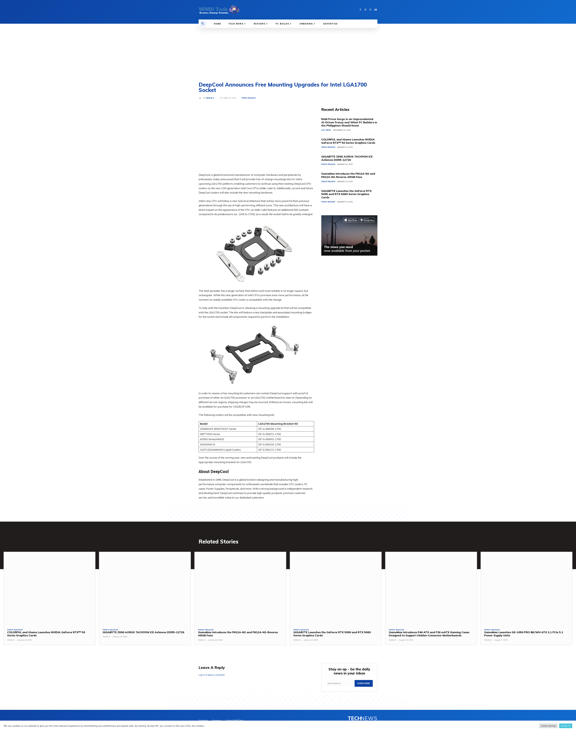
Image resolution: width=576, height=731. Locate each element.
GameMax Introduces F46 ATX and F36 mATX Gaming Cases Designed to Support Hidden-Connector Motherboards (429, 633)
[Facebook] (360, 10)
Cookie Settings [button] (548, 726)
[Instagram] (365, 10)
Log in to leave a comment (212, 675)
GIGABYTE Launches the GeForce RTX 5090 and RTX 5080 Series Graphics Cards (346, 194)
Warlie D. (210, 98)
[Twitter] (370, 10)
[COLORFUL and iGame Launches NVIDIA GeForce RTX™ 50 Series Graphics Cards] (49, 588)
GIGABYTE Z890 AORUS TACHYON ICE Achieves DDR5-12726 (347, 158)
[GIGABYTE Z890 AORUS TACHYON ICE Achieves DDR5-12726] (144, 588)
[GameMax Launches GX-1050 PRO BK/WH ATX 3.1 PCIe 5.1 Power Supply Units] (526, 588)
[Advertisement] (288, 50)
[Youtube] (375, 10)
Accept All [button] (565, 726)
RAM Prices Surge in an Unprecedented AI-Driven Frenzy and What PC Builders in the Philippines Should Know (349, 122)
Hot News (326, 130)
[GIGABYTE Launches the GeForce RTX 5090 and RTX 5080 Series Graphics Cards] (335, 588)
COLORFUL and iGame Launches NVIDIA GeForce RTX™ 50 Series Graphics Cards (348, 141)
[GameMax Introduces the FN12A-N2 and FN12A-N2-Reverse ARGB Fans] (240, 588)
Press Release (249, 98)
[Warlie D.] (201, 97)
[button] (203, 23)
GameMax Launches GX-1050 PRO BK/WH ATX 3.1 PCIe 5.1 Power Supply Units (523, 633)
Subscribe (363, 683)
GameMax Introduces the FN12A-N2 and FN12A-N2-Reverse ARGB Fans (348, 175)
